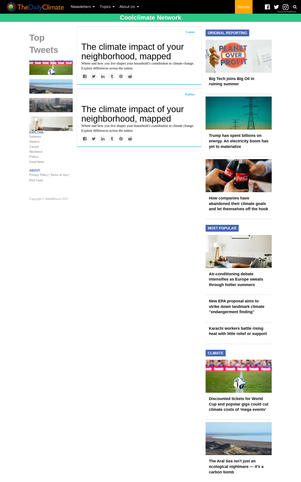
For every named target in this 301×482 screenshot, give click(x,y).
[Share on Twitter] (93, 76)
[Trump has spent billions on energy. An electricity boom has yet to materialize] (239, 113)
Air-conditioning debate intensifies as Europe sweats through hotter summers (236, 279)
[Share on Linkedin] (102, 76)
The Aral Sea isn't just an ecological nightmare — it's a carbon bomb (236, 466)
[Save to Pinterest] (120, 76)
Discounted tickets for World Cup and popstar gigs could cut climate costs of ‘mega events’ (238, 404)
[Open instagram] (285, 7)
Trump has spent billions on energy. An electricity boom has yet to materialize (238, 141)
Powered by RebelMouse (286, 12)
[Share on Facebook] (84, 76)
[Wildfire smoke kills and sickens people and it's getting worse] (51, 104)
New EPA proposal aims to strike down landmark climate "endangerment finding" (236, 306)
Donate (244, 6)
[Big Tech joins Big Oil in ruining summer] (239, 56)
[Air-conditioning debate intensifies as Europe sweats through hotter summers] (239, 251)
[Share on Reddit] (129, 76)
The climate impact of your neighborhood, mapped (132, 51)
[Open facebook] (267, 7)
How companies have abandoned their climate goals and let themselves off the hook (238, 203)
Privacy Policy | (39, 175)
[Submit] (295, 7)
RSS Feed (36, 180)
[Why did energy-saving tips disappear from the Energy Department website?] (51, 123)
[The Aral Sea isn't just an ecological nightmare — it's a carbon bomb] (51, 86)
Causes (190, 32)
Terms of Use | (59, 175)
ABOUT (34, 170)
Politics (190, 94)
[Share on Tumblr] (111, 76)
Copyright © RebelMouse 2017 (48, 199)
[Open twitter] (276, 7)
